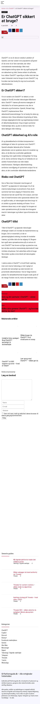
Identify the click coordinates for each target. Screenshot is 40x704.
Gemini (4, 643)
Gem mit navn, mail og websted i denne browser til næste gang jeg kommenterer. (20, 414)
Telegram (5, 655)
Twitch (4, 660)
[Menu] (2, 3)
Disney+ (4, 638)
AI (7, 8)
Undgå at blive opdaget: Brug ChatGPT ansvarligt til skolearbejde (10, 341)
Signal (4, 650)
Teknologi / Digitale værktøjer (21, 563)
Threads (15, 576)
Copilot (4, 633)
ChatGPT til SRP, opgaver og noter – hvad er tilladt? (11, 364)
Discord (4, 635)
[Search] (36, 3)
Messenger (5, 648)
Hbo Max (4, 645)
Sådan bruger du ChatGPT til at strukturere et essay (27, 337)
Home (3, 8)
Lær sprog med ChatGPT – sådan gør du (29, 360)
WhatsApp (5, 663)
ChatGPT (12, 8)
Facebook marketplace (9, 640)
